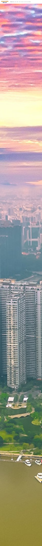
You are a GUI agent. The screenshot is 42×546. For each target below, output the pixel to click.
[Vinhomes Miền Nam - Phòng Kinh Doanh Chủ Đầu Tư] (5, 1)
